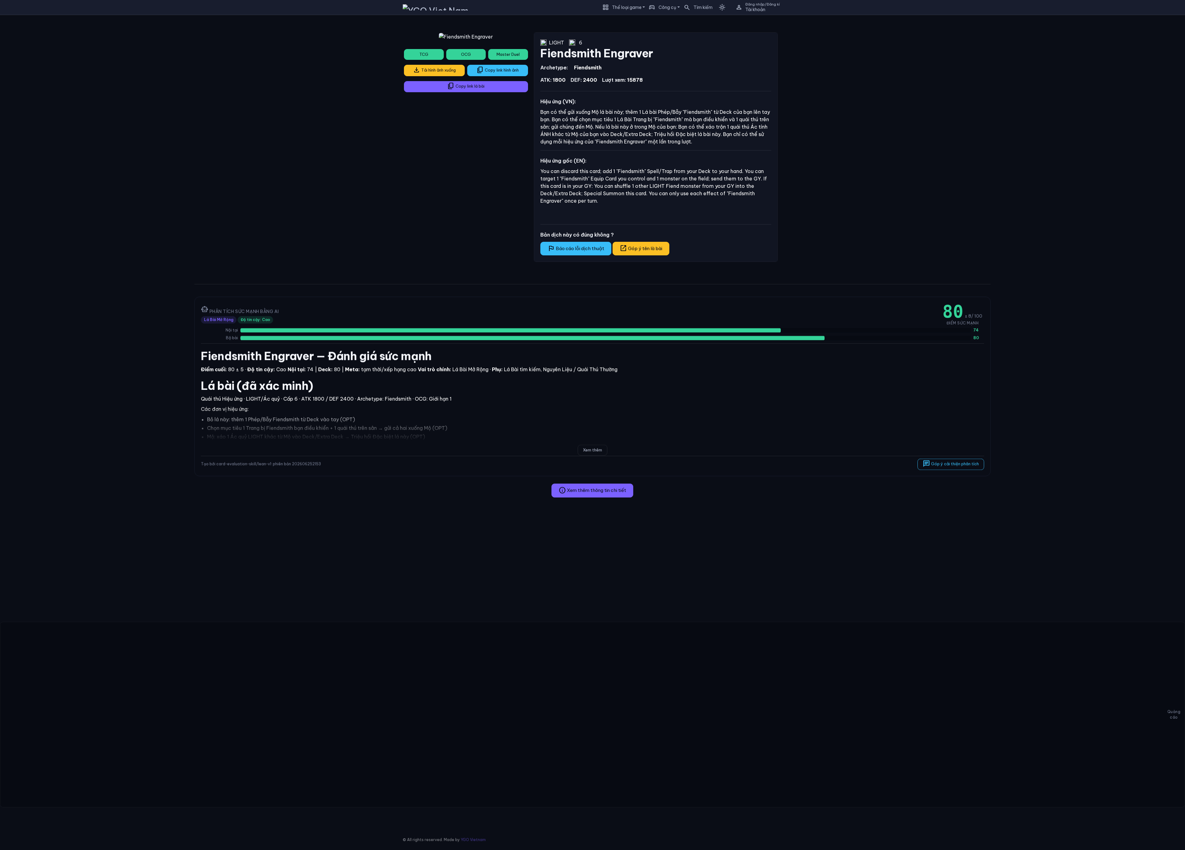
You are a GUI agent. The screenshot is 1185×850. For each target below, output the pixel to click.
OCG (466, 54)
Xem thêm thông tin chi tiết (592, 490)
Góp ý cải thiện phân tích (951, 463)
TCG (423, 54)
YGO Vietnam (473, 839)
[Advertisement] (95, 63)
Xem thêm (592, 450)
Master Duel (508, 54)
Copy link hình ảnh (497, 70)
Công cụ (667, 7)
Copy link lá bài (465, 86)
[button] (696, 7)
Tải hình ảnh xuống (434, 70)
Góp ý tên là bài (641, 248)
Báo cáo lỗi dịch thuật (575, 248)
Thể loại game (627, 7)
